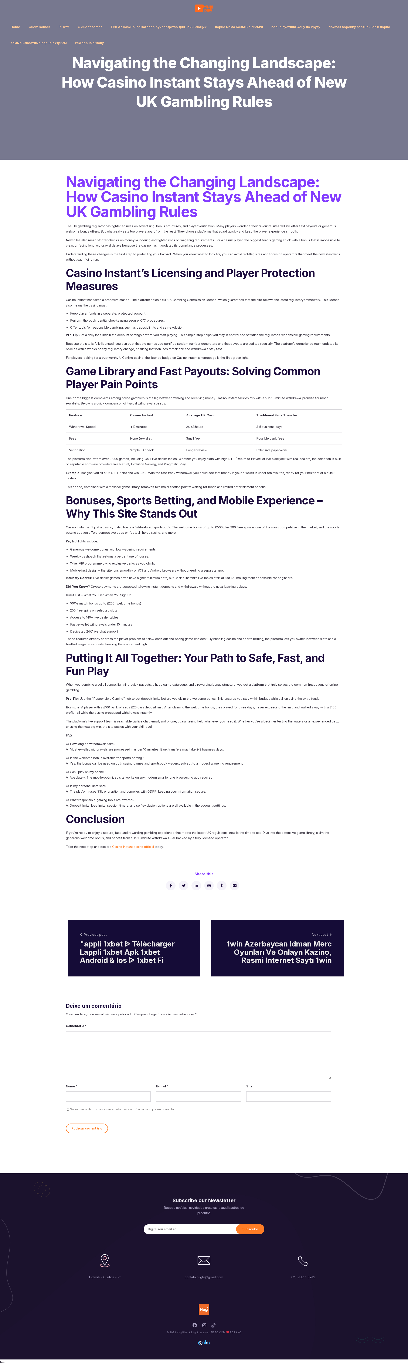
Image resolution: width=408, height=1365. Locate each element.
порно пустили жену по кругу (295, 27)
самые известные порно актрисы (39, 43)
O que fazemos (90, 27)
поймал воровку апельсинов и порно (359, 27)
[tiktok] (213, 1326)
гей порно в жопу (89, 43)
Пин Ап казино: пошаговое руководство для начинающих (159, 27)
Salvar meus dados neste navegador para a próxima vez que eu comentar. (122, 1109)
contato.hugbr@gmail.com (204, 1277)
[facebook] (170, 885)
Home (15, 27)
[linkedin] (196, 885)
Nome (71, 1086)
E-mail (162, 1086)
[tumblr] (221, 885)
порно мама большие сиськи (239, 27)
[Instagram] (204, 1326)
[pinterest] (209, 885)
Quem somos (39, 27)
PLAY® (64, 27)
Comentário (76, 1026)
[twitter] (183, 885)
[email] (234, 885)
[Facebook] (195, 1326)
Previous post (95, 934)
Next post (320, 934)
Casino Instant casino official (133, 847)
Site (249, 1086)
